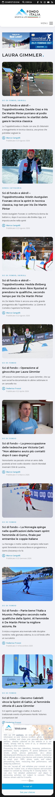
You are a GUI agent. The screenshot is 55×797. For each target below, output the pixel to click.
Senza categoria (12, 188)
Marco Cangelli (13, 138)
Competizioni (12, 2)
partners (19, 735)
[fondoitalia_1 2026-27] (27, 40)
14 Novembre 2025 (25, 645)
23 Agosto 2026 (23, 140)
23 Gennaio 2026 (24, 558)
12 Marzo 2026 (23, 474)
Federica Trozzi (13, 388)
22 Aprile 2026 (23, 391)
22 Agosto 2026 (23, 228)
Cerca (28, 2)
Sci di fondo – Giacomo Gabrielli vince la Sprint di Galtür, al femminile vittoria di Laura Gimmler (26, 702)
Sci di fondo (9, 100)
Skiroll (22, 100)
